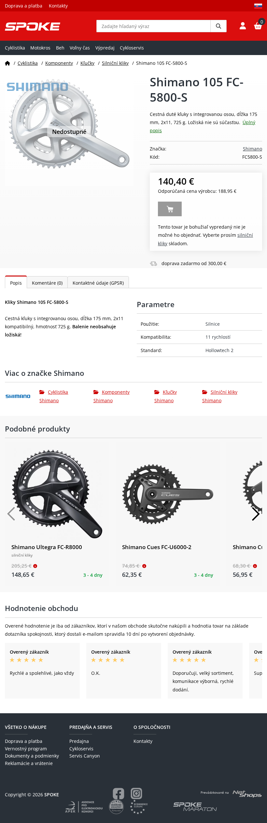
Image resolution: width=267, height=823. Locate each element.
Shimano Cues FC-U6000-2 (156, 547)
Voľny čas (80, 48)
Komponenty (59, 63)
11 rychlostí (218, 337)
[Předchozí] (11, 514)
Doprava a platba (23, 6)
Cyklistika (15, 48)
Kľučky (87, 63)
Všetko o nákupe (26, 727)
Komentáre (47, 283)
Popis (16, 283)
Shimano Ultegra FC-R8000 (46, 547)
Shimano (252, 149)
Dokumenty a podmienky (32, 756)
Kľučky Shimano (165, 396)
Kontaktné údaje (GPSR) (98, 283)
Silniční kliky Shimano (219, 396)
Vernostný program (26, 748)
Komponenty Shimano (111, 396)
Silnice (212, 324)
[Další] (255, 514)
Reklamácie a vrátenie (29, 763)
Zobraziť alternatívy (170, 209)
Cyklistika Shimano (53, 396)
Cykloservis (132, 48)
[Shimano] (22, 396)
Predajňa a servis (90, 727)
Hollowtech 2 (219, 350)
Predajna (79, 741)
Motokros (40, 48)
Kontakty (58, 6)
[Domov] (7, 63)
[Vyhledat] (218, 26)
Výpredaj (105, 48)
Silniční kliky (115, 63)
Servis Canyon (84, 756)
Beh (60, 48)
